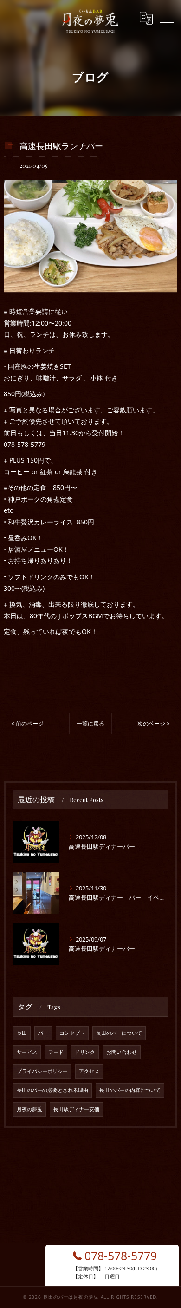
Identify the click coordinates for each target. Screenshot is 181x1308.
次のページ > (153, 723)
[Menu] (166, 18)
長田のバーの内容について (130, 1090)
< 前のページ (27, 723)
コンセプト (72, 1033)
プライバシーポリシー (42, 1071)
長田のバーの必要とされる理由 (52, 1090)
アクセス (89, 1071)
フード (56, 1052)
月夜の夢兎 (29, 1109)
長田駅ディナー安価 (76, 1109)
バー (43, 1033)
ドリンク (85, 1052)
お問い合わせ (121, 1052)
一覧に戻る (90, 723)
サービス (27, 1052)
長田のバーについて (119, 1033)
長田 (22, 1033)
